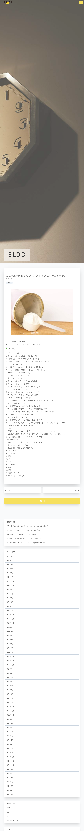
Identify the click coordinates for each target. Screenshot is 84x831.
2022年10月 (10, 715)
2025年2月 (10, 606)
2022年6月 (10, 732)
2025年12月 (10, 581)
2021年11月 (10, 761)
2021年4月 (10, 790)
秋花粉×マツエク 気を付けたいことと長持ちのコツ (23, 534)
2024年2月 (10, 648)
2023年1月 (10, 702)
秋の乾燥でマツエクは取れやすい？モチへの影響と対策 (25, 538)
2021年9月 (10, 769)
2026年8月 (10, 556)
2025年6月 (10, 589)
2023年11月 (10, 660)
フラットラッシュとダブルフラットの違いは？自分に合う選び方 (27, 526)
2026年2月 (10, 573)
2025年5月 (10, 594)
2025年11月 (10, 585)
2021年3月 (10, 794)
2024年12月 (10, 615)
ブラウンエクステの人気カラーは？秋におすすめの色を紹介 (26, 543)
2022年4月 (10, 740)
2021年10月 (10, 765)
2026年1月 (10, 577)
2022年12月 (10, 706)
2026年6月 (10, 564)
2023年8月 (10, 673)
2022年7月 (10, 727)
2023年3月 (10, 694)
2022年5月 (10, 736)
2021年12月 (10, 757)
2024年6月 (10, 631)
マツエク (9, 816)
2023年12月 (10, 656)
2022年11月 (10, 711)
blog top (42, 501)
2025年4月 (10, 598)
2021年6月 (10, 782)
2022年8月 (10, 723)
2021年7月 (10, 778)
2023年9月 (10, 669)
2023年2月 (10, 698)
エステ (9, 283)
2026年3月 (10, 569)
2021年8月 (10, 773)
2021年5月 (10, 786)
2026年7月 (10, 560)
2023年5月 (10, 686)
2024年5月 (10, 635)
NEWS (8, 808)
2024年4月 (10, 640)
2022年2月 (10, 748)
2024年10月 (10, 623)
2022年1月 (10, 752)
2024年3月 (10, 644)
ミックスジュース (12, 820)
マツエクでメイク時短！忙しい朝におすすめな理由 (23, 530)
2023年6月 (10, 681)
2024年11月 (10, 619)
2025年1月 (10, 610)
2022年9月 (10, 719)
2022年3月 (10, 744)
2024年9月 (10, 627)
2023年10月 (10, 665)
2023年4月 (10, 690)
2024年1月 (10, 652)
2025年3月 (10, 602)
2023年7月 (10, 677)
